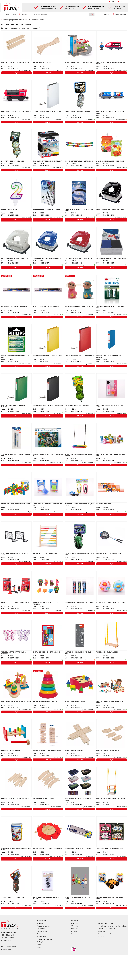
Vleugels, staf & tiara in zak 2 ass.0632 (13, 652)
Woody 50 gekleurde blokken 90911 (15, 504)
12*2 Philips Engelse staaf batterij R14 (110, 307)
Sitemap (101, 936)
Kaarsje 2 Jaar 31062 (9, 209)
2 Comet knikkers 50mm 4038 (12, 161)
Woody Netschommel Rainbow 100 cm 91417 (78, 455)
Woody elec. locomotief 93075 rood (16, 111)
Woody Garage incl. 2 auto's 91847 (79, 62)
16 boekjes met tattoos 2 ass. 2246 (109, 848)
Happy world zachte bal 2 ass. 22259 (110, 602)
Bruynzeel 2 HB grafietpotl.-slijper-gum (79, 652)
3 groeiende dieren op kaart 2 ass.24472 (45, 603)
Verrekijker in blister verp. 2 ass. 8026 (109, 898)
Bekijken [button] (16, 73)
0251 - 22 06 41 (9, 938)
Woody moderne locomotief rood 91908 (110, 63)
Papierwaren (41, 936)
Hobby (39, 944)
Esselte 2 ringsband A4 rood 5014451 (79, 356)
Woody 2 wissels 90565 (42, 62)
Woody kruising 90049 (74, 750)
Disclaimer (102, 931)
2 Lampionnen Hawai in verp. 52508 (110, 161)
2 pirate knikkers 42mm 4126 (12, 897)
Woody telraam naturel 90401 (45, 553)
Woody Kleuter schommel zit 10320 (110, 798)
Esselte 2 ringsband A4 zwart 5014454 (48, 405)
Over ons (74, 923)
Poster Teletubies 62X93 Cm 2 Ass (46, 306)
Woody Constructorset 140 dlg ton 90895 (16, 848)
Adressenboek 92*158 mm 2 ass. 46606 (111, 258)
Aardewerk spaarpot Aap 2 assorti (79, 306)
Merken (74, 931)
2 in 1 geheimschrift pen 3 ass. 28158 (79, 602)
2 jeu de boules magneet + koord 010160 (46, 898)
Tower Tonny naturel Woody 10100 (47, 750)
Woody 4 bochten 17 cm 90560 (45, 798)
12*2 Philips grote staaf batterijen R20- (15, 356)
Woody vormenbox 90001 (75, 701)
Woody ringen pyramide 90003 (45, 701)
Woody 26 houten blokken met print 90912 (111, 455)
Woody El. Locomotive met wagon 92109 (110, 112)
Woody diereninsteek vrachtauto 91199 (110, 702)
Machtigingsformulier (106, 923)
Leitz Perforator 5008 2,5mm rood (78, 258)
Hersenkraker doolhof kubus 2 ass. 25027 (47, 504)
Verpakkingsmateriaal (44, 939)
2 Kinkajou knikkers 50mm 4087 (77, 405)
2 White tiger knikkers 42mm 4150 (78, 111)
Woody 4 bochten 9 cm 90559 (107, 750)
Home (4, 20)
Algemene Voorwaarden (106, 929)
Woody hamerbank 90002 (11, 750)
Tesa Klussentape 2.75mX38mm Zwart (47, 161)
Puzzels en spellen (43, 926)
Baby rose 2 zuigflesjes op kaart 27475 (109, 405)
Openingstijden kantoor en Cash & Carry (112, 926)
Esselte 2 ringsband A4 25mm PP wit (47, 111)
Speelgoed (40, 923)
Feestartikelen (42, 931)
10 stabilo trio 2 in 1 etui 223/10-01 (47, 652)
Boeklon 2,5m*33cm (104, 504)
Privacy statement (104, 934)
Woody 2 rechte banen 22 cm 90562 (15, 62)
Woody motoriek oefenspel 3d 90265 (16, 701)
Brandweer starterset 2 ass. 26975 (15, 602)
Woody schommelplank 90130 (108, 652)
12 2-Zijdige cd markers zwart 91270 (47, 209)
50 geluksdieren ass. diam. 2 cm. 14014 (78, 898)
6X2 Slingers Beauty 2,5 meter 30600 (79, 161)
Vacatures (123, 1)
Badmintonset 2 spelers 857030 (108, 553)
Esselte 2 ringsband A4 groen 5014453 (13, 405)
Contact (113, 1)
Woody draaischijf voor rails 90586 (47, 848)
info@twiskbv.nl (6, 940)
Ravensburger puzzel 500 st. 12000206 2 (48, 455)
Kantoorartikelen (43, 934)
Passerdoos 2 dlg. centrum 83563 (78, 848)
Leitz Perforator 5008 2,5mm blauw (47, 258)
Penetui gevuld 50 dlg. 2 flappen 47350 (78, 799)
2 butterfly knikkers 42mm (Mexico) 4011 (79, 554)
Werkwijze (74, 926)
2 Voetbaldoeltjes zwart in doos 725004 (14, 554)
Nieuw (39, 947)
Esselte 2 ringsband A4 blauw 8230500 (108, 356)
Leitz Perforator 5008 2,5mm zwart (110, 209)
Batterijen (40, 942)
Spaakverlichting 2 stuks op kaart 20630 (79, 209)
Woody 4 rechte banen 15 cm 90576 (15, 798)
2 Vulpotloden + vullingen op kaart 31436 (16, 455)
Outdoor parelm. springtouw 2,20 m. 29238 (80, 504)
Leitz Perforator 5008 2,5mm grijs (14, 258)
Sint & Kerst (41, 929)
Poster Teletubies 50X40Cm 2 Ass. (14, 306)
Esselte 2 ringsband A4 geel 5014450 (47, 356)
